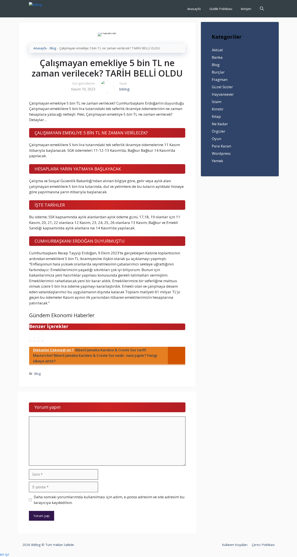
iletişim (246, 9)
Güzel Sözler (222, 86)
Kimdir (218, 109)
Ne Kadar (220, 123)
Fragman (219, 79)
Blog (53, 48)
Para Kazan (221, 145)
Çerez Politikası (263, 544)
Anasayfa (194, 9)
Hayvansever (223, 94)
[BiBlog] (42, 8)
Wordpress (221, 153)
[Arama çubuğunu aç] (261, 8)
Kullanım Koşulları (234, 544)
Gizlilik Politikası (220, 9)
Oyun (216, 138)
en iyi (4, 554)
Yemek (217, 160)
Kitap (216, 116)
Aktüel (217, 49)
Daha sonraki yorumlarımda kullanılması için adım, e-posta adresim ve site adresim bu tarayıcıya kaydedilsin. (109, 499)
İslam (216, 101)
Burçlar (218, 72)
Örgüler (218, 131)
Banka (217, 57)
